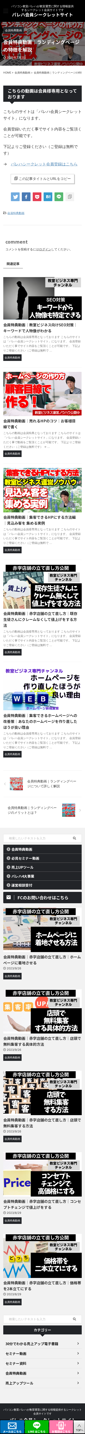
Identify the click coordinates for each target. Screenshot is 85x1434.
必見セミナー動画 (25, 858)
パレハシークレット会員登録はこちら (44, 164)
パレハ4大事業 (22, 876)
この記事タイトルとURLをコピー (45, 178)
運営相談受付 (21, 885)
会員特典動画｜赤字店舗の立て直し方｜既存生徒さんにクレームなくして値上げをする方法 (40, 619)
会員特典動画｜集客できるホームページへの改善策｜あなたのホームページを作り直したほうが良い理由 (40, 721)
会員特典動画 (15, 213)
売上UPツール (22, 867)
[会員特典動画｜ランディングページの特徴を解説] (48, 196)
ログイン (45, 249)
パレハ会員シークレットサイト (42, 14)
